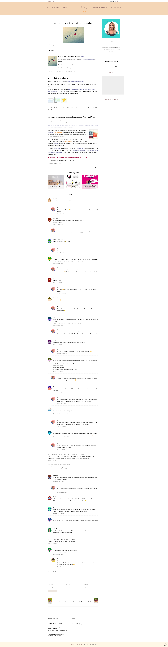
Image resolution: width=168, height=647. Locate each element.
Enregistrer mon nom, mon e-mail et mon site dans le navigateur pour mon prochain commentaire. (72, 587)
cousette (56, 257)
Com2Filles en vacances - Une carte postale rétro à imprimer (66, 454)
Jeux (69, 19)
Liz (57, 558)
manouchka (56, 218)
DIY (47, 7)
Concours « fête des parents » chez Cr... (82, 601)
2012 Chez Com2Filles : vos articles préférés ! (61, 539)
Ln (57, 207)
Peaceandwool (57, 122)
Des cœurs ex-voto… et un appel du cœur (56, 637)
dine (54, 431)
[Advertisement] (113, 85)
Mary (54, 407)
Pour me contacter (116, 7)
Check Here (81, 624)
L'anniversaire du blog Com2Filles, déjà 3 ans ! (61, 464)
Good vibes (55, 7)
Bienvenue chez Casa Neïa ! (100, 7)
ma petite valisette (59, 239)
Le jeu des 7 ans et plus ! (55, 186)
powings (55, 198)
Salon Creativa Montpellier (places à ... (63, 601)
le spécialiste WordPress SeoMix (91, 644)
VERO (54, 507)
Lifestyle (63, 7)
